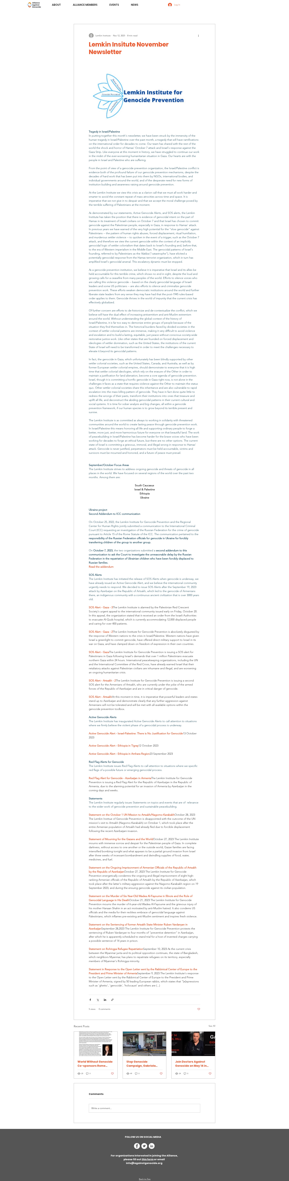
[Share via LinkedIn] (105, 999)
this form (148, 1159)
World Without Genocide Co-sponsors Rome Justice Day (95, 1064)
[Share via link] (112, 999)
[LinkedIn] (152, 1146)
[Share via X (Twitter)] (97, 999)
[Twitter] (144, 1146)
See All (212, 1026)
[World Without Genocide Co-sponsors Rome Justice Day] (95, 1044)
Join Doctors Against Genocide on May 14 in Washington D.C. (191, 1064)
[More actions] (198, 35)
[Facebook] (137, 1146)
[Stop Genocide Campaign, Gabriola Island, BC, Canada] (144, 1044)
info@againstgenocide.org (144, 1163)
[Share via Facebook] (90, 999)
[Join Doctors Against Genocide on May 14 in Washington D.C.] (193, 1044)
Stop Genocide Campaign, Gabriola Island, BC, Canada (141, 1064)
